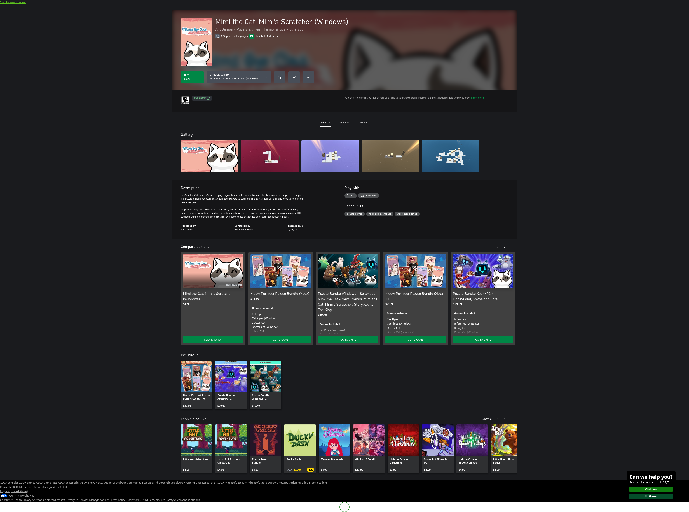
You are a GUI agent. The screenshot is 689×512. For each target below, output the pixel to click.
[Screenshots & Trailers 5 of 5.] (450, 156)
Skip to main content (13, 2)
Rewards (5, 487)
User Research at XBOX (210, 482)
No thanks (651, 496)
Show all (487, 418)
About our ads (191, 500)
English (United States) (14, 491)
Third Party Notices (153, 500)
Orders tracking (298, 482)
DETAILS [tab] (325, 122)
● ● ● (308, 77)
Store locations (318, 482)
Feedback (120, 482)
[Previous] (497, 246)
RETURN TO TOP (213, 339)
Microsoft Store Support (263, 482)
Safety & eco (174, 500)
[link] (196, 385)
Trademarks (133, 500)
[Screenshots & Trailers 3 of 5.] (330, 156)
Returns (283, 482)
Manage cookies (99, 500)
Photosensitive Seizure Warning (175, 482)
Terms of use (118, 500)
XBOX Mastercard (22, 487)
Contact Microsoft (54, 500)
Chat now (651, 489)
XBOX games (27, 482)
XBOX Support (105, 482)
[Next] (504, 246)
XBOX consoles (9, 482)
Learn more (477, 97)
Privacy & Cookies (77, 500)
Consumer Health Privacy (15, 500)
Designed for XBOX (55, 487)
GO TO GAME (280, 339)
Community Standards (141, 482)
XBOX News (87, 482)
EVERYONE (200, 98)
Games (38, 487)
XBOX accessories (69, 482)
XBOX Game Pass (46, 482)
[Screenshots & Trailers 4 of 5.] (390, 156)
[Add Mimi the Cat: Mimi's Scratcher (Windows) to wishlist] (279, 77)
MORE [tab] (363, 122)
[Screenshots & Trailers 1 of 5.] (209, 156)
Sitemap (37, 500)
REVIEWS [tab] (345, 122)
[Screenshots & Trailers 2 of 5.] (270, 156)
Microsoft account (236, 482)
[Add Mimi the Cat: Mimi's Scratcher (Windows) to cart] (294, 77)
